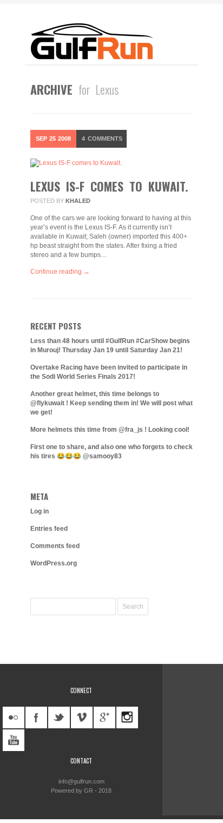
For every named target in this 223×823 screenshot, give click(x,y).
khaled (77, 200)
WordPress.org (53, 563)
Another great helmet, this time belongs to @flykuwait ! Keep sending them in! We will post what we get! (111, 403)
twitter (59, 717)
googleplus (104, 717)
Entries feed (49, 528)
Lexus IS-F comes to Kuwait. (109, 186)
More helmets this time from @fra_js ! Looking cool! (109, 429)
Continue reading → (60, 271)
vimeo (82, 717)
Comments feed (55, 546)
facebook (36, 717)
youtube (13, 740)
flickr (13, 717)
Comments (102, 138)
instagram (127, 717)
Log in (39, 511)
